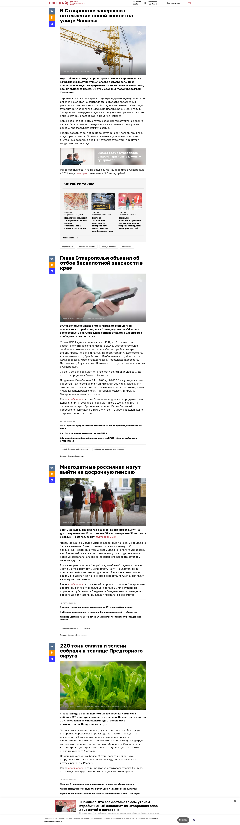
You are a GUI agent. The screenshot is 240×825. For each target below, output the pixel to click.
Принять (183, 820)
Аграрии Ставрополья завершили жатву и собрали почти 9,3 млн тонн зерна (100, 793)
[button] (65, 806)
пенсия (87, 628)
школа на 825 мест (87, 247)
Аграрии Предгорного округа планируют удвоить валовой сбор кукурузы (98, 789)
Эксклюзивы (173, 3)
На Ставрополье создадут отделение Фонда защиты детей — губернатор (98, 612)
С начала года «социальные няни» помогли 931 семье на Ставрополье (96, 607)
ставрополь (127, 247)
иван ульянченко (109, 247)
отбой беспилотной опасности (75, 449)
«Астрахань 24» (105, 536)
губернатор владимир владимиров (109, 449)
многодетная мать (70, 628)
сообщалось (76, 399)
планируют (83, 173)
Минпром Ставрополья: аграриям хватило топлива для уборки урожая (97, 784)
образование (67, 247)
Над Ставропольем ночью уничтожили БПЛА (83, 433)
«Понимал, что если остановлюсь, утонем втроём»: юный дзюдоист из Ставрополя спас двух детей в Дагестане (118, 806)
